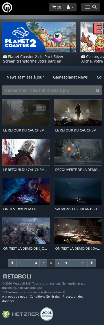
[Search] (98, 90)
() (58, 7)
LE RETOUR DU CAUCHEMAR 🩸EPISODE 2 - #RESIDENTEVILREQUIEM (78, 130)
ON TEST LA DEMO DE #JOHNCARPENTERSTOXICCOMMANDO (26, 248)
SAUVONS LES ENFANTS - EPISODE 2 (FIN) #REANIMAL (78, 209)
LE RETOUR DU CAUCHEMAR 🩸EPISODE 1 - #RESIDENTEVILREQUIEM (26, 170)
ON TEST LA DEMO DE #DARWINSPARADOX (78, 248)
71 (83, 262)
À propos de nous (14, 296)
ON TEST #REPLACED (19, 209)
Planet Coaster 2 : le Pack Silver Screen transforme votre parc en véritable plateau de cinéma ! (33, 61)
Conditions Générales (45, 296)
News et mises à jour (25, 77)
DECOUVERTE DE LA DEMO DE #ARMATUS (78, 170)
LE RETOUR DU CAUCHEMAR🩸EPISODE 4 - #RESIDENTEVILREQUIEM (26, 130)
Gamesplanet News (70, 77)
